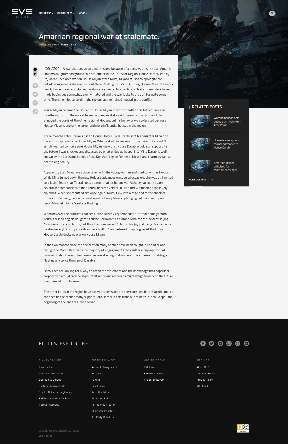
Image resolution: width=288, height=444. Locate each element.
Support (96, 373)
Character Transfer (103, 411)
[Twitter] (211, 343)
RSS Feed (202, 386)
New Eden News (49, 44)
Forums (96, 379)
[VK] (246, 343)
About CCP (202, 367)
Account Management (104, 367)
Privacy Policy (204, 379)
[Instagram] (237, 343)
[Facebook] (203, 343)
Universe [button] (45, 13)
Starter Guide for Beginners (55, 392)
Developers (98, 386)
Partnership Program (104, 404)
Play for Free (46, 367)
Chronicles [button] (65, 13)
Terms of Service (206, 373)
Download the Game (51, 373)
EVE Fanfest (151, 367)
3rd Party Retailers (103, 417)
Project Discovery (154, 379)
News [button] (82, 13)
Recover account (49, 404)
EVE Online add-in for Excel (55, 398)
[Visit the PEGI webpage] (243, 428)
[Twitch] (229, 343)
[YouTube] (220, 343)
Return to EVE (100, 398)
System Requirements (52, 386)
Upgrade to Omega (50, 379)
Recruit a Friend (101, 392)
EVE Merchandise (154, 373)
